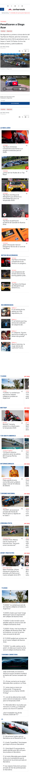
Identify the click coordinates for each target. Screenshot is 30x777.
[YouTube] (15, 6)
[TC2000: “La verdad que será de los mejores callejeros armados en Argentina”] (15, 596)
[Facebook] (8, 6)
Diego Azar (9, 31)
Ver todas (27, 376)
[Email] (22, 6)
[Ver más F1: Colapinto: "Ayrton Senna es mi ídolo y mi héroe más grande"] (5, 335)
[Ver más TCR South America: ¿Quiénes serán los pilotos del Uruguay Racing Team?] (13, 443)
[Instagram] (18, 6)
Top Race (3, 31)
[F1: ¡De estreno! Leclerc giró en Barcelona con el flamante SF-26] (15, 727)
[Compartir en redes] (26, 145)
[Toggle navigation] (2, 9)
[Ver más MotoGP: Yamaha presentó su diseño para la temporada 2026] (13, 415)
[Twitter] (11, 6)
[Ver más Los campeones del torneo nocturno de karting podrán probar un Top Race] (5, 274)
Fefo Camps (6, 47)
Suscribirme (15, 103)
